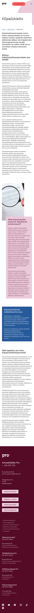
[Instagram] (21, 605)
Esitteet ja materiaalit (10, 527)
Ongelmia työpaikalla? (9, 563)
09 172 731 (9, 465)
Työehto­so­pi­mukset (10, 504)
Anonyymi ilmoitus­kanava (11, 524)
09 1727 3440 (7, 539)
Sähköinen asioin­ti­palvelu (10, 547)
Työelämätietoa (11, 29)
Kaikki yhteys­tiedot (10, 491)
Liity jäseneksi (18, 4)
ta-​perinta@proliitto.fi (9, 593)
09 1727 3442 (7, 555)
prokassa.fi (5, 579)
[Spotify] (3, 608)
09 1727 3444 (7, 571)
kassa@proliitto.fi (8, 577)
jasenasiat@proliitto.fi (9, 545)
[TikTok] (27, 605)
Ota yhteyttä (6, 595)
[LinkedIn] (3, 605)
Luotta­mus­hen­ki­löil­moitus (11, 529)
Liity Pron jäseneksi (10, 510)
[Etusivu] (4, 4)
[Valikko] (31, 4)
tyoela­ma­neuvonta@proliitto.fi (11, 561)
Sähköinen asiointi (10, 499)
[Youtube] (9, 605)
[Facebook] (15, 605)
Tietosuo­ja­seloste (8, 522)
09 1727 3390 (7, 587)
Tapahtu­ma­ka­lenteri (9, 520)
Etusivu (4, 29)
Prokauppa (6, 531)
